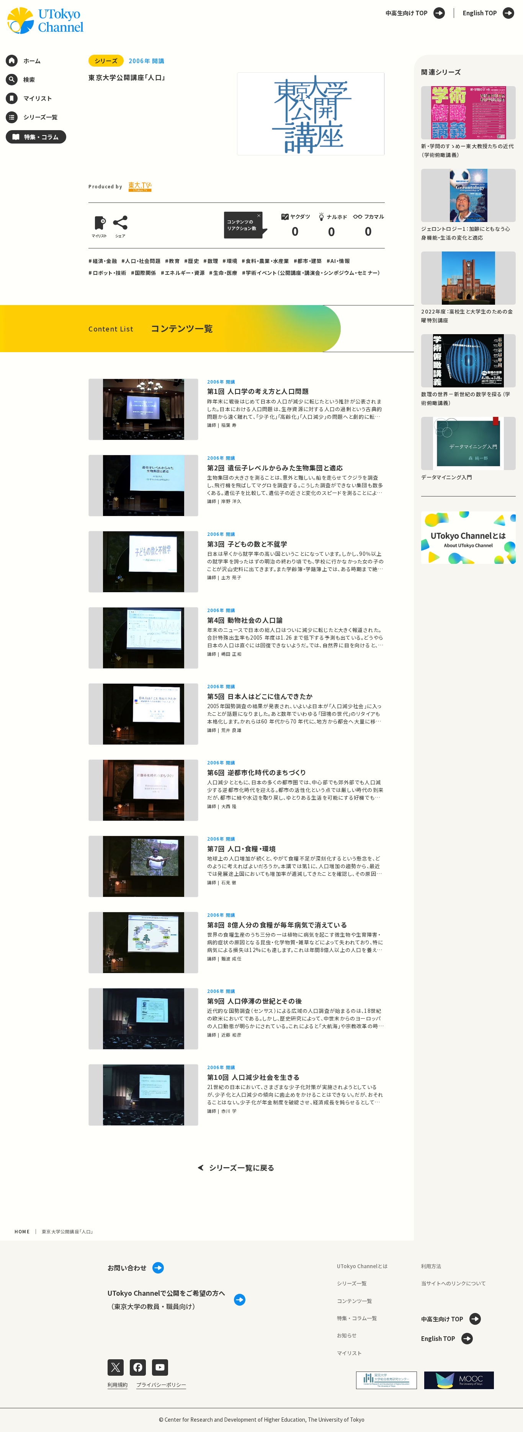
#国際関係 (144, 272)
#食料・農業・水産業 (265, 261)
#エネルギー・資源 (183, 272)
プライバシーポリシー (161, 1384)
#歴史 (191, 261)
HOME (22, 1231)
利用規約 (117, 1384)
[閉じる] (259, 215)
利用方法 (431, 1266)
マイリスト (349, 1353)
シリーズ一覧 (351, 1283)
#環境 (229, 261)
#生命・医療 (223, 272)
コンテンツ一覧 (354, 1301)
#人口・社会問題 (141, 261)
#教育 (172, 261)
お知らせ (347, 1335)
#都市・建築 (308, 261)
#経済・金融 (102, 261)
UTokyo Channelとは (362, 1266)
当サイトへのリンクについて (453, 1283)
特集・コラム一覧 (357, 1318)
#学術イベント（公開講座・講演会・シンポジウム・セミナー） (311, 272)
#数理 (210, 261)
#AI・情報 (338, 261)
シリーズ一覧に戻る (242, 1168)
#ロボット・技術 (107, 272)
